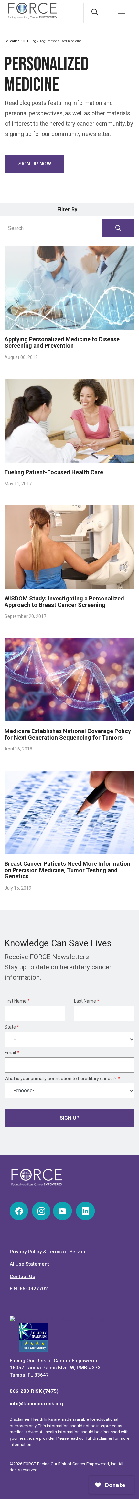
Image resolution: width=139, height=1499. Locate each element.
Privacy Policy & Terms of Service (48, 1252)
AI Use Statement (29, 1264)
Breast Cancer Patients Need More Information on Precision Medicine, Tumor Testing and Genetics (67, 870)
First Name (17, 1001)
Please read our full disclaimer (84, 1438)
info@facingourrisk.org (36, 1404)
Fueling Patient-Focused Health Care (54, 472)
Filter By (67, 209)
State (12, 1027)
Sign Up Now (34, 164)
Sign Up (70, 1118)
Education (12, 41)
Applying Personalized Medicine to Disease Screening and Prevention (62, 342)
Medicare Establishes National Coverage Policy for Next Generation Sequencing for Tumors (68, 734)
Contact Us (22, 1276)
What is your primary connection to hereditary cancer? (62, 1078)
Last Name (86, 1001)
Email (12, 1052)
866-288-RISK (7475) (34, 1391)
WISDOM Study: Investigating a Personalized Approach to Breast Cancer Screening (64, 601)
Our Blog (29, 41)
